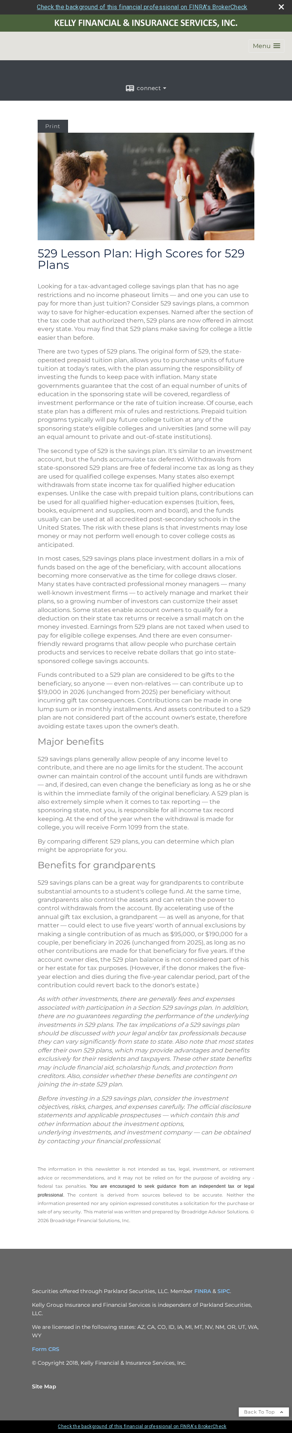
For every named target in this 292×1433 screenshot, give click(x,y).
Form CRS (45, 1349)
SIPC (223, 1291)
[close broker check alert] (281, 7)
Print (52, 126)
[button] (266, 46)
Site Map (44, 1386)
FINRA (202, 1291)
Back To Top (260, 1412)
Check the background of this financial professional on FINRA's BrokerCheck (142, 7)
